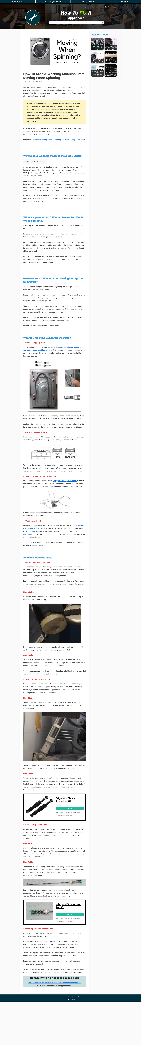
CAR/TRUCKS (123, 2)
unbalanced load (29, 534)
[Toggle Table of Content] (43, 161)
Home (86, 7)
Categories (96, 7)
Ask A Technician (109, 7)
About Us (66, 997)
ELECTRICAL (88, 2)
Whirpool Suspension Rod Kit (68, 906)
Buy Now (69, 808)
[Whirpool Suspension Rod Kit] (39, 911)
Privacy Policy (76, 997)
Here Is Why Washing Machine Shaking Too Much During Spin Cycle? (57, 140)
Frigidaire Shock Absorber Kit (65, 800)
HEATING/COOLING (53, 2)
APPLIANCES (18, 2)
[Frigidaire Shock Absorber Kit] (39, 807)
